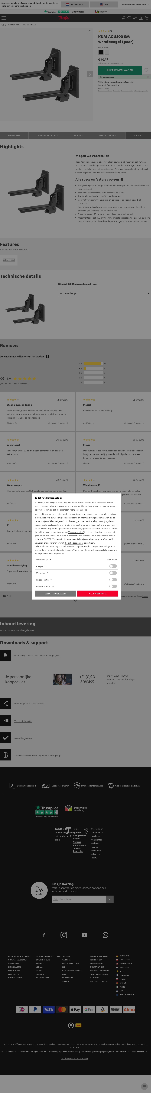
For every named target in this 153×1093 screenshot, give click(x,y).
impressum (59, 553)
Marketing (41, 573)
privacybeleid (41, 553)
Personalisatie (42, 579)
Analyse (39, 566)
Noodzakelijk (42, 559)
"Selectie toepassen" (74, 542)
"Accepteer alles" (76, 532)
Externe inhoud (43, 586)
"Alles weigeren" (56, 521)
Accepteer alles (98, 593)
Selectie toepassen (55, 593)
